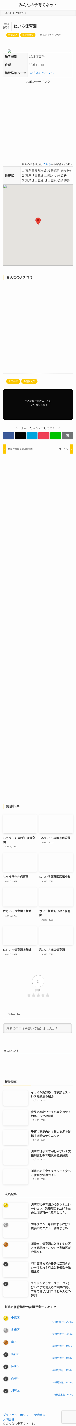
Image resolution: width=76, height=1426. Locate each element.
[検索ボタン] (71, 5)
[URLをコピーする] (67, 435)
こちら (47, 164)
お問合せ (8, 1419)
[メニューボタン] (5, 5)
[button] (38, 221)
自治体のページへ (41, 73)
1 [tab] (40, 55)
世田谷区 (12, 35)
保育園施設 (27, 35)
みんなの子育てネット (38, 5)
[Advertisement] (38, 122)
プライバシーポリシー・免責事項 (24, 1414)
